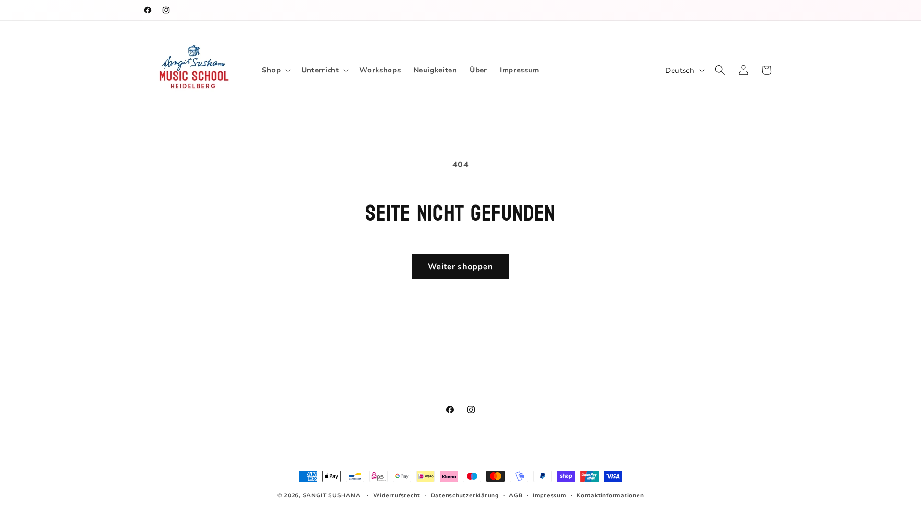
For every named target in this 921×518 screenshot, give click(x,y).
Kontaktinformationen (610, 495)
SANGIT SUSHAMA (332, 495)
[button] (275, 70)
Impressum (550, 495)
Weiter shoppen (460, 266)
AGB (515, 495)
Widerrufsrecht (397, 495)
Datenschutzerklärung (465, 495)
